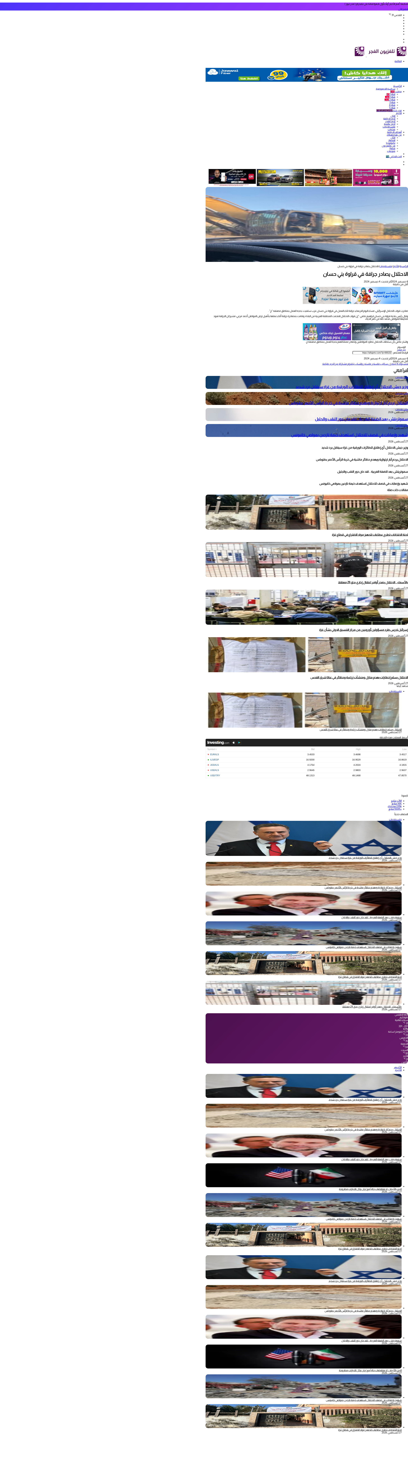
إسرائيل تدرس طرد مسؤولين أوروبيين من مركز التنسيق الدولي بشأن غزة (363, 629)
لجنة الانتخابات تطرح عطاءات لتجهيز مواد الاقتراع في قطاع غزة (370, 534)
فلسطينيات (389, 126)
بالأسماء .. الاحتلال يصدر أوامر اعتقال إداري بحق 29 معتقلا (373, 582)
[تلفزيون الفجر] (366, 56)
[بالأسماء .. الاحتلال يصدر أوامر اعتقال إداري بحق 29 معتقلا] (307, 576)
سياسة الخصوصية (385, 88)
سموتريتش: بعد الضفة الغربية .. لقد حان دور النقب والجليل (361, 419)
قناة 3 (392, 102)
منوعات (391, 151)
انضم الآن (403, 9)
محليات (391, 129)
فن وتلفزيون (388, 145)
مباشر (396, 91)
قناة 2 (390, 99)
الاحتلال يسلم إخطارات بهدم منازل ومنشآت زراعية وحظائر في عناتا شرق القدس (359, 677)
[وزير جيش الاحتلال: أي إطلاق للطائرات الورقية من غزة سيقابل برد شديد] (304, 1097)
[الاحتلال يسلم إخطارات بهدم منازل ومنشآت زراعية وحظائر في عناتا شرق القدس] (307, 671)
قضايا (392, 148)
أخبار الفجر (390, 121)
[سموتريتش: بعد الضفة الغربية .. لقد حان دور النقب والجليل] (304, 914)
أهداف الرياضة (394, 132)
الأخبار (399, 113)
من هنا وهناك (394, 134)
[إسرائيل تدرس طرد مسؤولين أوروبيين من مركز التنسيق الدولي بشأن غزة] (307, 624)
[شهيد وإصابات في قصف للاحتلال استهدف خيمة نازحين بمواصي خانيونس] (304, 944)
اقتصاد (391, 140)
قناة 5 (392, 107)
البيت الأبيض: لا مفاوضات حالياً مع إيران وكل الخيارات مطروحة (370, 1189)
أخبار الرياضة (389, 118)
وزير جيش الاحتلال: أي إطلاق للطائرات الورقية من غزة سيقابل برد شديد (352, 387)
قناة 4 (392, 105)
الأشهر (398, 1067)
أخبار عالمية (389, 124)
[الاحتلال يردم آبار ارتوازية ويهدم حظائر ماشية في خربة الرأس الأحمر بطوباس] (304, 884)
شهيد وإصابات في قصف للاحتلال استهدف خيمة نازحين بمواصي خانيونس (349, 435)
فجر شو (389, 110)
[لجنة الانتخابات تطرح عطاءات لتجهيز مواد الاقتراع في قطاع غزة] (307, 528)
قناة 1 (390, 94)
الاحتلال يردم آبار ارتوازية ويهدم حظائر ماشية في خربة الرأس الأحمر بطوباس (348, 403)
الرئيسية (397, 86)
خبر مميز (401, 349)
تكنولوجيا (390, 143)
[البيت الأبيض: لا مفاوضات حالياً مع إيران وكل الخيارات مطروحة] (304, 1186)
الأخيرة (398, 1070)
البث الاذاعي (394, 156)
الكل (393, 116)
